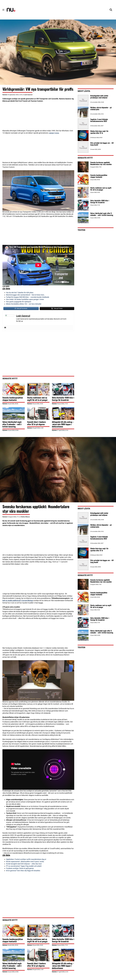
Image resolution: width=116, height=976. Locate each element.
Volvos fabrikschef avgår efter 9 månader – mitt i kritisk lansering (12, 424)
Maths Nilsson (25, 517)
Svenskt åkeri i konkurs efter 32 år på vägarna (36, 423)
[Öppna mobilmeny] (3, 10)
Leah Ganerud (28, 94)
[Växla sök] (111, 10)
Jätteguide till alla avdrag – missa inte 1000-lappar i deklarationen (63, 424)
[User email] (5, 328)
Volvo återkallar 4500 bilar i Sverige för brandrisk (63, 398)
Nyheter (4, 94)
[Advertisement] (38, 117)
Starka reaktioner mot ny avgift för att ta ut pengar (37, 398)
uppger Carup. (54, 133)
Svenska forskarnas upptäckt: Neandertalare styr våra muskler (101, 163)
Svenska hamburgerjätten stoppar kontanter (12, 398)
